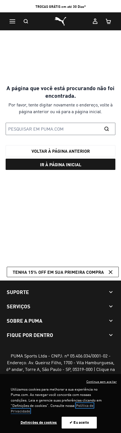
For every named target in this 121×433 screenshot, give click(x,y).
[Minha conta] (95, 21)
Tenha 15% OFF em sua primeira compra (58, 272)
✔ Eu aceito (79, 422)
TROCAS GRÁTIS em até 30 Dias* (60, 6)
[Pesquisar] (26, 21)
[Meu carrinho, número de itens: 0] (108, 21)
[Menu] (12, 21)
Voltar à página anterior (61, 151)
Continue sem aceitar (101, 382)
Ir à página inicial (60, 164)
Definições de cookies (39, 422)
